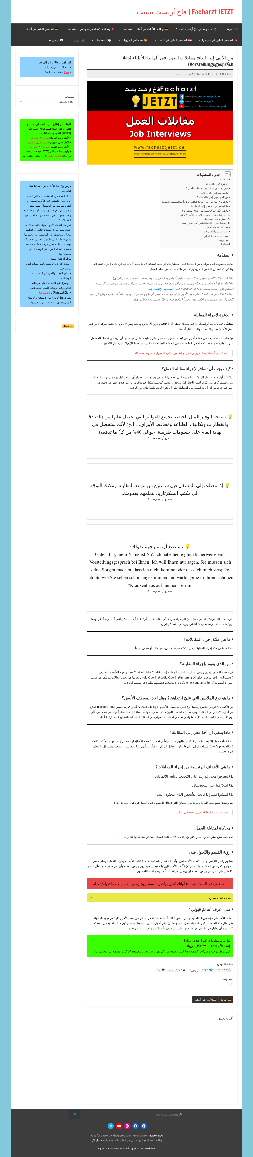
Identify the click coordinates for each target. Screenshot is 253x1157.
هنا (114, 278)
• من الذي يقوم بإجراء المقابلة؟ (213, 197)
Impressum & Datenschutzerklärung (116, 1148)
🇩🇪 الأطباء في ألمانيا (206, 999)
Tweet (193, 970)
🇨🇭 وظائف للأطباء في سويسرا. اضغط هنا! (90, 29)
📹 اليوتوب (78, 40)
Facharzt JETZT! (205, 73)
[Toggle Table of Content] (226, 174)
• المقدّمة (225, 179)
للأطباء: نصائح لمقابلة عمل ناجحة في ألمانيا (202, 812)
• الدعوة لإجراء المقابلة (217, 183)
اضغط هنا (44, 292)
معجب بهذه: (224, 240)
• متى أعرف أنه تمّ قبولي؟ (216, 235)
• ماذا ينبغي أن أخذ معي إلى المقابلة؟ (210, 206)
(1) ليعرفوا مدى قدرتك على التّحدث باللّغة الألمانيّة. (205, 214)
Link (66, 72)
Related (225, 244)
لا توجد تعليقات (185, 73)
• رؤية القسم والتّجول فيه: (216, 231)
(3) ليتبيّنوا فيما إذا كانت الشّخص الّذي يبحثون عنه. (206, 222)
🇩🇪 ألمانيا (226, 999)
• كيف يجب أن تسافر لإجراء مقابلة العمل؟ (208, 188)
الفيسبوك (168, 288)
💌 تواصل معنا (55, 40)
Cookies (139, 1148)
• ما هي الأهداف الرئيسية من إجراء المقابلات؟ (206, 210)
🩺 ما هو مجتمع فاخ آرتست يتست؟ (196, 29)
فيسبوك (45, 137)
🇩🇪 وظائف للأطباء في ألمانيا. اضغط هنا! (145, 29)
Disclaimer (150, 1148)
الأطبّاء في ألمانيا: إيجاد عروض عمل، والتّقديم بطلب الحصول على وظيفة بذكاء (181, 353)
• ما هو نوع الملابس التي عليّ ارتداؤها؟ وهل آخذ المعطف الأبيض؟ (196, 201)
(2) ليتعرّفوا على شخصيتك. (216, 218)
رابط (126, 836)
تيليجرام (35, 137)
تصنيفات (69, 96)
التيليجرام (155, 288)
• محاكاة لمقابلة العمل (218, 227)
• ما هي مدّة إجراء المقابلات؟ (214, 192)
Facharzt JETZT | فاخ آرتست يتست (185, 12)
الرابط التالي (55, 155)
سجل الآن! (96, 1140)
